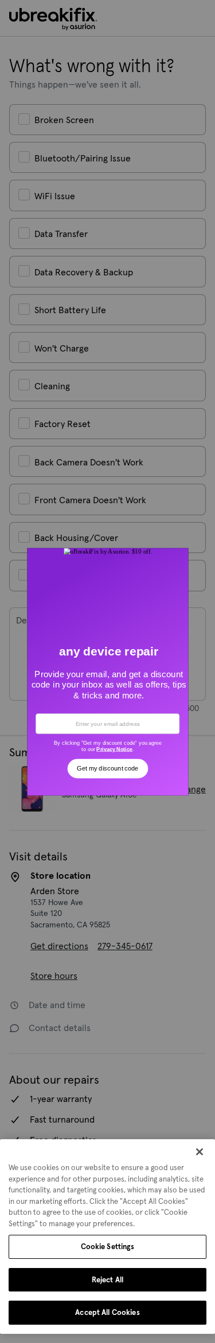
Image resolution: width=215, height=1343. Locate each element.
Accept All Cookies (107, 1312)
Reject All (107, 1280)
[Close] (199, 1151)
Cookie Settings (108, 1246)
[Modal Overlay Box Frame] (107, 671)
